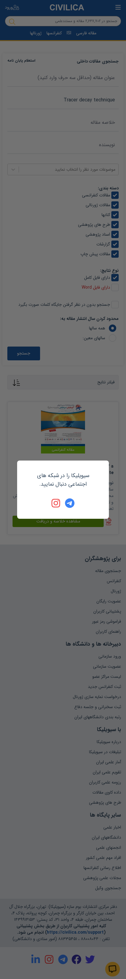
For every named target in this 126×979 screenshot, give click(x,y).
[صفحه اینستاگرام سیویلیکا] (56, 503)
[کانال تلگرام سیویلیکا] (70, 503)
